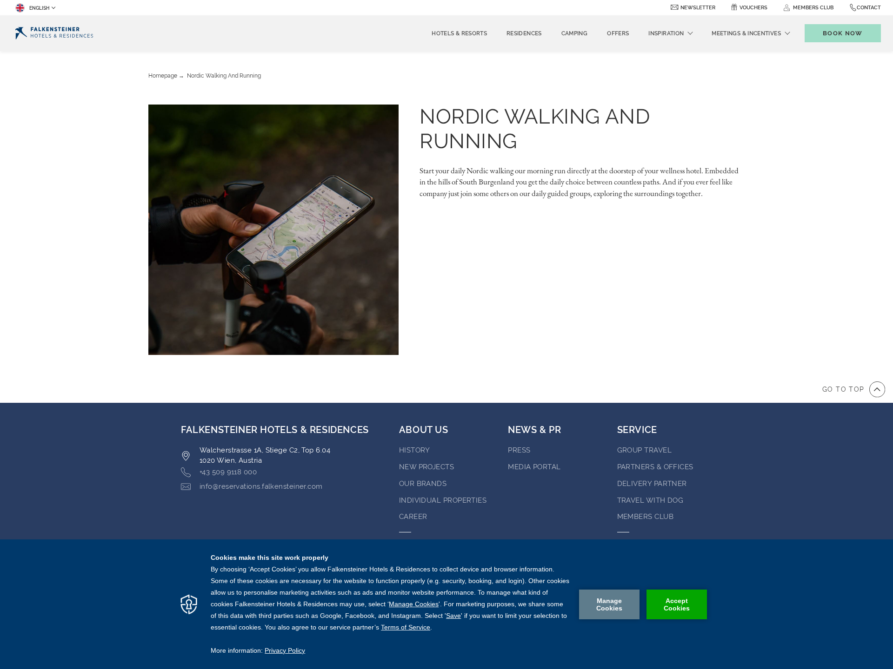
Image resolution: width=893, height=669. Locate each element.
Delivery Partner (652, 483)
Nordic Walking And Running (224, 75)
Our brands (423, 483)
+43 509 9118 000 (228, 472)
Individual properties (442, 500)
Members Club (645, 516)
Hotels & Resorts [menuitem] (459, 33)
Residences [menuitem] (524, 33)
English (39, 8)
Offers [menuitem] (618, 33)
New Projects (426, 467)
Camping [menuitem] (574, 33)
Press (519, 450)
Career (413, 516)
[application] (446, 604)
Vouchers (753, 8)
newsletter (697, 8)
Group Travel (644, 450)
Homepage (162, 75)
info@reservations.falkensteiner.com (261, 486)
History (414, 450)
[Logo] (54, 33)
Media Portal (534, 467)
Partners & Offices (655, 467)
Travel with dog (650, 500)
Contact (869, 8)
